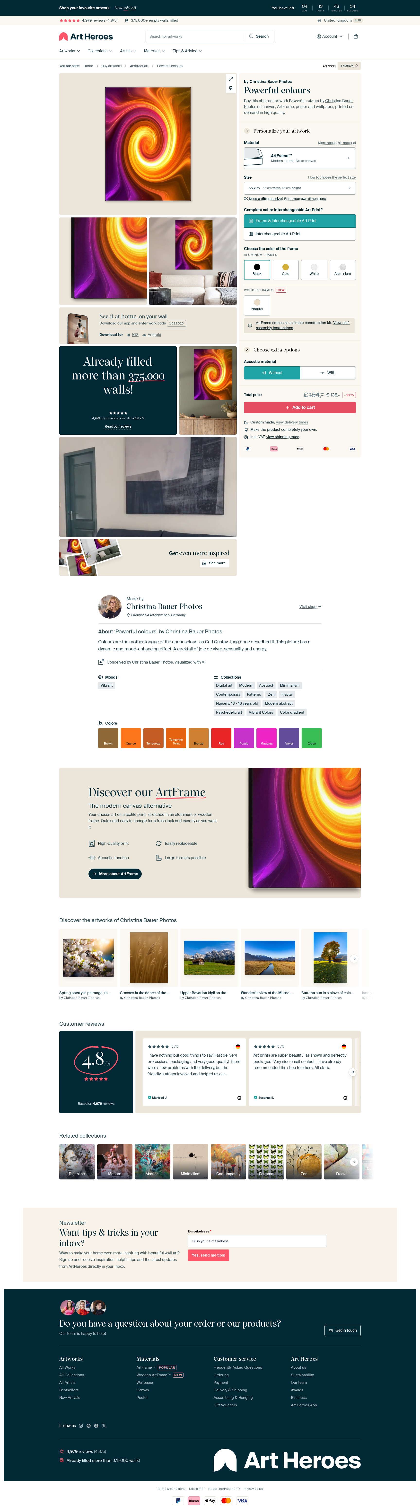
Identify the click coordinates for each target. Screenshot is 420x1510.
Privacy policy (253, 1489)
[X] (104, 1426)
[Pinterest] (88, 1426)
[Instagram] (81, 1426)
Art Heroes (304, 1359)
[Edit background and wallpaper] (231, 88)
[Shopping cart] (356, 36)
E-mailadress (199, 1231)
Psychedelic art (229, 712)
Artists (125, 51)
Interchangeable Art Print (278, 233)
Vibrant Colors (261, 712)
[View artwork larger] (231, 79)
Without (275, 372)
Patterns (254, 694)
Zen (271, 694)
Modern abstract (279, 703)
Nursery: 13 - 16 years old (237, 703)
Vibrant (107, 685)
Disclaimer (197, 1489)
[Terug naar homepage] (86, 36)
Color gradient (292, 712)
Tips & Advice (185, 51)
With (331, 372)
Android (154, 334)
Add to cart (303, 407)
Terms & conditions (171, 1489)
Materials (152, 51)
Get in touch (346, 1330)
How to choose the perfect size (332, 177)
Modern (245, 685)
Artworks (67, 51)
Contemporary (228, 694)
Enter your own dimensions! (287, 199)
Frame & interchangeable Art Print (286, 220)
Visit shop (308, 606)
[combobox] (195, 36)
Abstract (266, 685)
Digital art (224, 685)
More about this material (337, 143)
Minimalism (289, 685)
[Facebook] (96, 1426)
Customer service (235, 1359)
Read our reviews (118, 426)
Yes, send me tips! (208, 1255)
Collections (97, 51)
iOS (135, 334)
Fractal (287, 694)
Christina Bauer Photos (271, 81)
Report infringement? (224, 1489)
